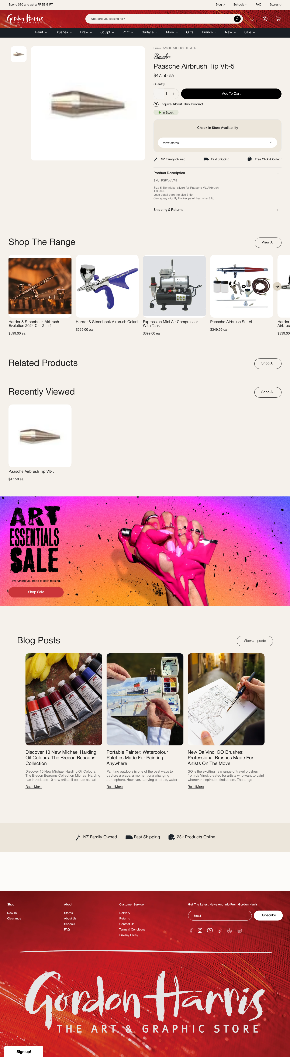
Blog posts (38, 641)
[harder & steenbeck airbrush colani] (107, 286)
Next (277, 286)
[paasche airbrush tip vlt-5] (40, 435)
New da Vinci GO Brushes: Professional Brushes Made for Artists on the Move (220, 758)
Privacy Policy (128, 935)
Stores (68, 913)
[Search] (237, 18)
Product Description (169, 173)
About (68, 904)
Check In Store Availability (217, 128)
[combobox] (164, 19)
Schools (69, 924)
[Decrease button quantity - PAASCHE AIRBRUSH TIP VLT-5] (158, 94)
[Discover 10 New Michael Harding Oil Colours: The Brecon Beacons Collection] (63, 699)
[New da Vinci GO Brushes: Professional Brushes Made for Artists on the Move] (226, 699)
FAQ (67, 929)
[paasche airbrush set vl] (241, 286)
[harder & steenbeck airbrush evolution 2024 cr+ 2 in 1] (40, 286)
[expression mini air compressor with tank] (174, 286)
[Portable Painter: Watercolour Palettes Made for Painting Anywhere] (145, 699)
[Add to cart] (64, 312)
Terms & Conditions (132, 929)
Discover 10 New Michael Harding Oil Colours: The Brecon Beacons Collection (60, 758)
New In (12, 913)
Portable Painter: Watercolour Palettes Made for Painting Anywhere (137, 758)
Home (156, 48)
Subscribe (268, 915)
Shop (10, 904)
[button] (41, 33)
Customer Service (131, 904)
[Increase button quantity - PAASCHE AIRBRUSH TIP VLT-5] (174, 94)
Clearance (14, 918)
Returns (124, 918)
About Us (70, 918)
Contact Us (126, 924)
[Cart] (278, 18)
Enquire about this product (181, 104)
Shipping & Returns (168, 209)
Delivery (124, 913)
